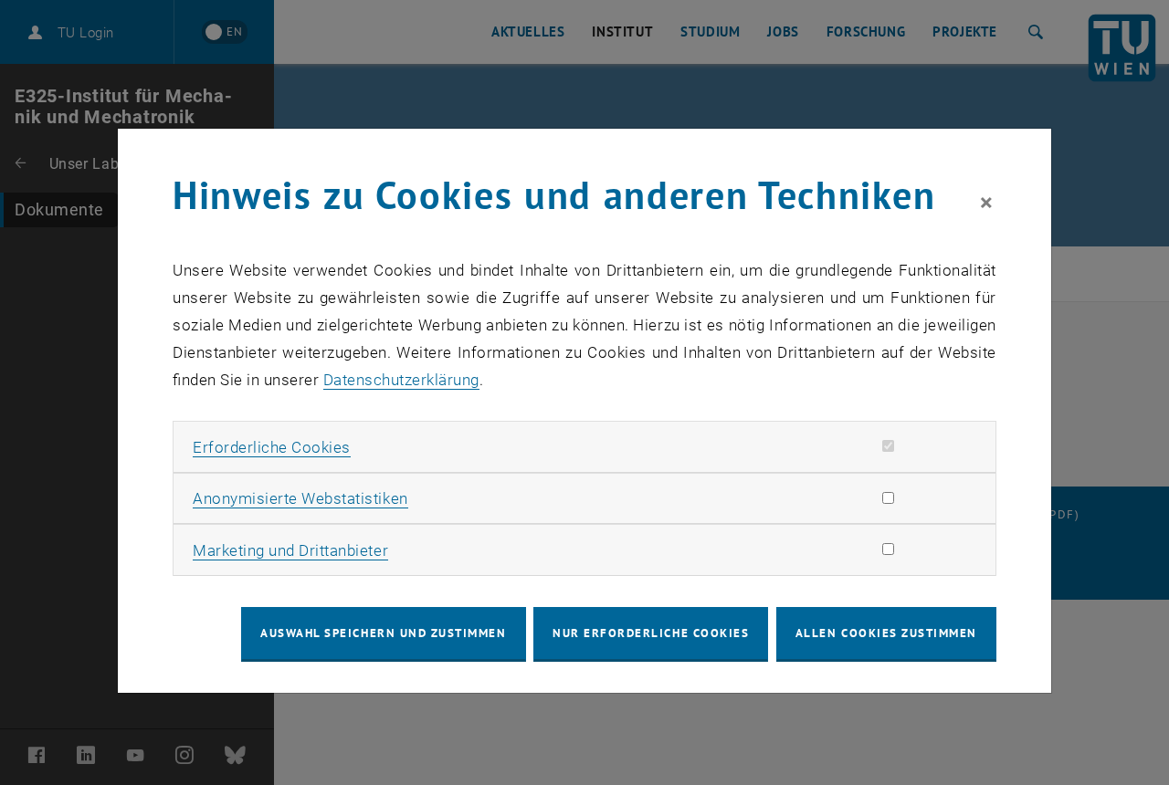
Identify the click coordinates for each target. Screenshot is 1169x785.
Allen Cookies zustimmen (886, 633)
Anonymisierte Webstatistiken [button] (300, 498)
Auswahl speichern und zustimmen (383, 633)
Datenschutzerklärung (401, 380)
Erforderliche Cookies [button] (272, 447)
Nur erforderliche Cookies (651, 633)
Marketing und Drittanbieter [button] (290, 550)
